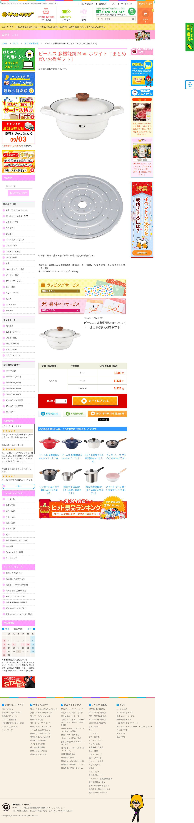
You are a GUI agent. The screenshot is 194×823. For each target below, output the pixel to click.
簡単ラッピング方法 (38, 751)
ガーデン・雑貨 (12, 275)
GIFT (5, 35)
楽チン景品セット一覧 (70, 716)
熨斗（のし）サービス (126, 716)
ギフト (15, 35)
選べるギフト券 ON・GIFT (17, 216)
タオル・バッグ (95, 754)
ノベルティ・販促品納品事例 (100, 779)
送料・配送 (10, 511)
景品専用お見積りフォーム (72, 768)
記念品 (91, 768)
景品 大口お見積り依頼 (15, 579)
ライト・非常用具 (96, 761)
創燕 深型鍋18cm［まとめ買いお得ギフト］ (94, 490)
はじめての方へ (87, 4)
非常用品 (9, 310)
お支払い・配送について (12, 713)
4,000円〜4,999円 (13, 383)
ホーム (5, 43)
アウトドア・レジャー (15, 281)
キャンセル (10, 517)
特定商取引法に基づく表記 (13, 723)
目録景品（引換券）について (73, 764)
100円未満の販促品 (97, 709)
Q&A (114, 4)
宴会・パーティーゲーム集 (41, 713)
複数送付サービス (124, 720)
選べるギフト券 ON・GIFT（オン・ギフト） (135, 726)
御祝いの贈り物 (12, 344)
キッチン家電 (11, 257)
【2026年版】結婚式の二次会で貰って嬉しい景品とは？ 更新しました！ (50, 27)
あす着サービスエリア (13, 146)
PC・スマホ (11, 305)
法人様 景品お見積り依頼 (16, 591)
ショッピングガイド (14, 704)
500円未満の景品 (68, 754)
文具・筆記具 (94, 737)
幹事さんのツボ (40, 704)
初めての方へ (7, 709)
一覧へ (19, 486)
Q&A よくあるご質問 (14, 552)
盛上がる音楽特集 (37, 747)
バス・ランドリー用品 (15, 269)
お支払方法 (10, 505)
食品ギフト (10, 234)
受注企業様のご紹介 (97, 782)
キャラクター (94, 765)
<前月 (6, 629)
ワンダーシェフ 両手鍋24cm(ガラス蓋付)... (49, 490)
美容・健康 (10, 287)
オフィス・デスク (96, 740)
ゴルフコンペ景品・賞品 (71, 738)
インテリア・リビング (15, 240)
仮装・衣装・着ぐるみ (70, 735)
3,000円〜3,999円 (13, 377)
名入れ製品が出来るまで (99, 786)
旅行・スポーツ (95, 758)
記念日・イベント (13, 355)
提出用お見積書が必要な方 (17, 602)
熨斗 (8, 534)
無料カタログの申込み (98, 793)
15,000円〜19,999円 (14, 406)
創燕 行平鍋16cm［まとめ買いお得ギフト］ (71, 490)
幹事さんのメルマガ (38, 754)
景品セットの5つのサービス (72, 761)
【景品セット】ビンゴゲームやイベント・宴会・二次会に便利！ (73, 722)
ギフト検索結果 (31, 43)
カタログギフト (12, 222)
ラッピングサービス (125, 713)
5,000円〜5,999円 (13, 388)
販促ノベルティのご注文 (16, 608)
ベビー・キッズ (12, 293)
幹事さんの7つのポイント (40, 726)
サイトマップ (126, 4)
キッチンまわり (95, 744)
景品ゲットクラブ (72, 704)
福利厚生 (9, 326)
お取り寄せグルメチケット (17, 210)
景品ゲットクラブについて (72, 709)
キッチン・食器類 (13, 251)
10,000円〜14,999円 (14, 400)
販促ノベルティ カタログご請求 (19, 614)
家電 (8, 263)
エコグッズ (93, 733)
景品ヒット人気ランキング (72, 713)
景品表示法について (97, 775)
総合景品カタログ (68, 757)
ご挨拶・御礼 (11, 338)
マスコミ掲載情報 (9, 720)
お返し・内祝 (11, 349)
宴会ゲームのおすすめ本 (40, 716)
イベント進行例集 (37, 744)
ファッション (11, 246)
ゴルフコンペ (94, 772)
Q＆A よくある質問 (9, 726)
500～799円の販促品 (97, 720)
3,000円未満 (11, 371)
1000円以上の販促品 (97, 723)
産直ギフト (10, 228)
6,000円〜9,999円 (13, 394)
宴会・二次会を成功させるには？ (44, 709)
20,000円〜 (10, 412)
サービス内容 (122, 709)
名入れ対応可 (94, 726)
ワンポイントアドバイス (40, 723)
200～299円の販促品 (97, 716)
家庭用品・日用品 (96, 747)
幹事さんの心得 (36, 720)
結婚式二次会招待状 (38, 740)
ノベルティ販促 (99, 704)
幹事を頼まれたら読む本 (40, 737)
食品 (90, 730)
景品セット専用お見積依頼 (17, 585)
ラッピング (10, 529)
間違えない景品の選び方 (40, 733)
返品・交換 (10, 523)
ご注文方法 (10, 499)
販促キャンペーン (13, 332)
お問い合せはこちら (14, 573)
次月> (30, 629)
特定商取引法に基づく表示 (17, 540)
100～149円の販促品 (97, 713)
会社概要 (102, 4)
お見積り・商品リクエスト (100, 789)
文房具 (8, 299)
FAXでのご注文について (16, 596)
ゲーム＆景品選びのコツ (40, 730)
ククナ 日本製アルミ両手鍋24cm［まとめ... (94, 458)
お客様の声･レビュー (10, 716)
